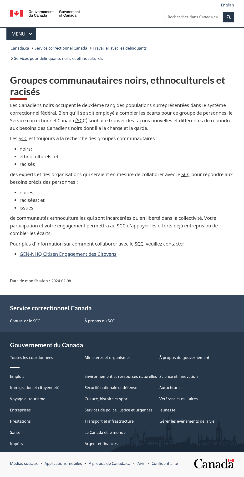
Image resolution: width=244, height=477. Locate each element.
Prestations (20, 421)
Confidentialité (165, 463)
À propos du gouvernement (184, 357)
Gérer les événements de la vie (186, 421)
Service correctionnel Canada (61, 48)
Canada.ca (19, 48)
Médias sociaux (24, 463)
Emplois (17, 376)
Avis (141, 463)
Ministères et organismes (108, 357)
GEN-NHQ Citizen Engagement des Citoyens (68, 254)
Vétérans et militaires (178, 398)
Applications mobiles (63, 463)
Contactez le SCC (25, 320)
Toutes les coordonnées (31, 357)
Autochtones (171, 387)
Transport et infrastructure (109, 421)
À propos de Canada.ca (109, 463)
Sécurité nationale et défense (111, 387)
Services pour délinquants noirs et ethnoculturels (58, 58)
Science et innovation (178, 376)
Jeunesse (167, 410)
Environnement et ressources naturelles (121, 376)
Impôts (16, 443)
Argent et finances (101, 443)
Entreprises (20, 410)
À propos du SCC (100, 320)
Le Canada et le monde (105, 432)
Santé (15, 432)
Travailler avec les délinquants (120, 48)
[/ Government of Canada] (45, 14)
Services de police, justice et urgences (118, 410)
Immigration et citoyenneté (34, 387)
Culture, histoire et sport (107, 398)
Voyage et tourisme (27, 398)
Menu (23, 34)
